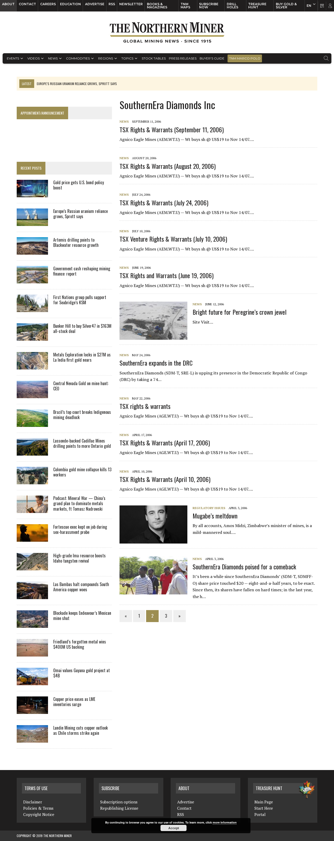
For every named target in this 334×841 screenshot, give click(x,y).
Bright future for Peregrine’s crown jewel (240, 312)
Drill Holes (232, 5)
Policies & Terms (38, 808)
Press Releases (182, 58)
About (8, 4)
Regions (105, 58)
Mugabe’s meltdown (215, 515)
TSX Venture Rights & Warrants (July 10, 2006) (173, 238)
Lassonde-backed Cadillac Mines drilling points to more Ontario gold (82, 443)
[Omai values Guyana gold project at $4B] (32, 681)
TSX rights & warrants (145, 406)
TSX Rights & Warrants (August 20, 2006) (168, 166)
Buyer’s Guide (212, 58)
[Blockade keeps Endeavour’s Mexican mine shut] (32, 624)
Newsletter (131, 4)
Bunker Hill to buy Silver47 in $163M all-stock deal (82, 329)
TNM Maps (185, 5)
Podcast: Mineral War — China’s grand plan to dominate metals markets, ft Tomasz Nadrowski (79, 503)
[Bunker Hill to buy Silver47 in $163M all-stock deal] (32, 337)
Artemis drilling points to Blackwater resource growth (76, 242)
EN (309, 6)
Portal (260, 814)
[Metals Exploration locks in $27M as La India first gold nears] (32, 366)
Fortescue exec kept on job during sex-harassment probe (80, 529)
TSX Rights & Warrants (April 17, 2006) (165, 442)
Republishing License (119, 808)
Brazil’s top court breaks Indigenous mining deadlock (82, 415)
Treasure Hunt (257, 5)
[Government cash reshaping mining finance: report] (32, 280)
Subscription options (119, 801)
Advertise (94, 4)
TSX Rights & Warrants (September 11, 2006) (172, 129)
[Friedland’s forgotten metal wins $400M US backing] (32, 653)
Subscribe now (208, 5)
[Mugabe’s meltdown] (156, 540)
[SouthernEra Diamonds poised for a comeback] (156, 591)
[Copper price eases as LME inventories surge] (32, 710)
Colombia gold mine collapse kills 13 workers (82, 472)
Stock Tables (154, 58)
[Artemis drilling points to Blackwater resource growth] (32, 251)
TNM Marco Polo (244, 58)
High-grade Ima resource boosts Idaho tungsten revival (79, 558)
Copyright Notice (38, 814)
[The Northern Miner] (167, 32)
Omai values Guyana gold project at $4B (81, 673)
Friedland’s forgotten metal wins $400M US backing (79, 644)
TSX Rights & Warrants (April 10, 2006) (165, 479)
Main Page (263, 801)
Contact (27, 4)
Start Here (263, 808)
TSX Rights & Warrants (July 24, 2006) (164, 202)
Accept (173, 828)
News (53, 58)
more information (225, 822)
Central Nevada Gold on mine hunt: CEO (81, 386)
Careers (48, 4)
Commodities (78, 58)
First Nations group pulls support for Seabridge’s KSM (79, 300)
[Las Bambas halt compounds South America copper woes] (32, 595)
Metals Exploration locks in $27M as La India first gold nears (82, 357)
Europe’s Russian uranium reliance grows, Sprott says (80, 214)
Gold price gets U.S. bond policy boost (78, 185)
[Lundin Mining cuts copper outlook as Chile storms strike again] (32, 739)
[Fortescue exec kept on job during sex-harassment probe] (32, 538)
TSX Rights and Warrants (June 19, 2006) (166, 275)
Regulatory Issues (209, 508)
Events (13, 58)
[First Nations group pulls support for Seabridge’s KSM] (32, 308)
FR (327, 7)
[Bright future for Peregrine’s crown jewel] (156, 336)
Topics (127, 58)
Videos (33, 58)
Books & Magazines (157, 5)
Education (70, 4)
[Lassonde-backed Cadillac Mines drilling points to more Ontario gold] (32, 452)
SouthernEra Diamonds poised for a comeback (244, 566)
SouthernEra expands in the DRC (156, 362)
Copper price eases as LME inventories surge (74, 702)
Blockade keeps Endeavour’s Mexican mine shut (82, 616)
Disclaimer (32, 801)
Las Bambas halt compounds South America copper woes (81, 587)
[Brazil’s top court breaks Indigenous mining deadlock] (32, 423)
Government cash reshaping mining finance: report (81, 271)
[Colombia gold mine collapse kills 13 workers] (32, 481)
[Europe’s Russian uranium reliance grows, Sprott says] (32, 222)
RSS (112, 4)
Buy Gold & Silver (286, 5)
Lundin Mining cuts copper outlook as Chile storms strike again (80, 730)
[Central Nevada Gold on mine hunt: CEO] (32, 394)
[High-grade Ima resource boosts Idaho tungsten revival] (32, 567)
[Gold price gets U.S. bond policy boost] (32, 193)
